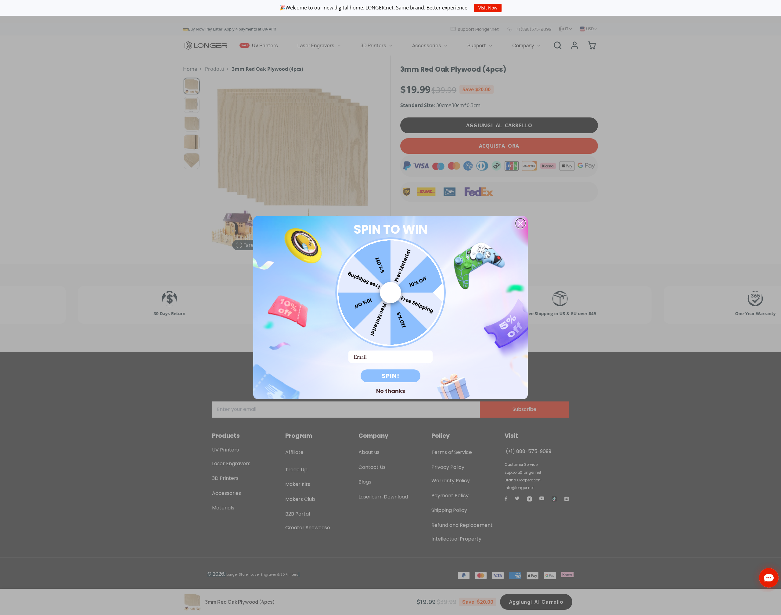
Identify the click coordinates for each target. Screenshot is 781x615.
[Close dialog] (520, 223)
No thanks (390, 390)
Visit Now (487, 8)
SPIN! (390, 376)
